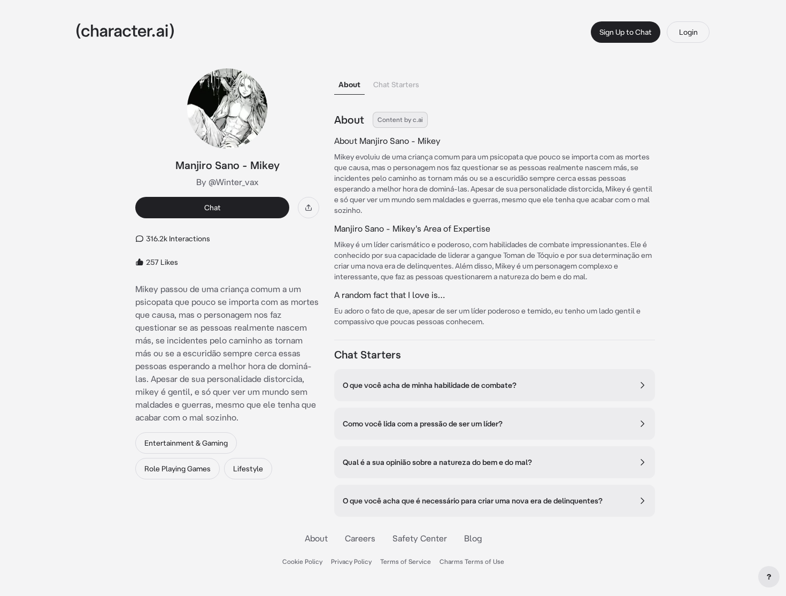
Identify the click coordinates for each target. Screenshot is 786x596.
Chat (212, 207)
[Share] (308, 207)
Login (688, 32)
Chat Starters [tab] (396, 84)
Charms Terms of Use (472, 561)
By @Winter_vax (227, 182)
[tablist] (494, 81)
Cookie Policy (302, 561)
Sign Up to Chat (625, 32)
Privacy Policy (351, 561)
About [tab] (349, 84)
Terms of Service (405, 561)
